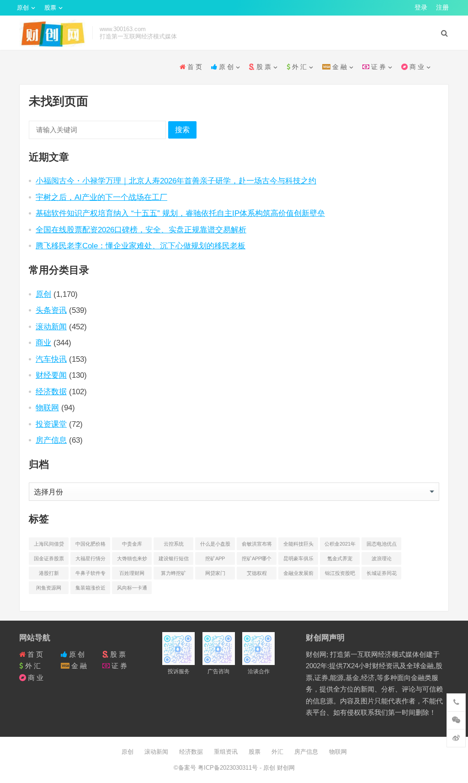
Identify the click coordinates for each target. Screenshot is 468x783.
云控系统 (174, 544)
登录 (421, 7)
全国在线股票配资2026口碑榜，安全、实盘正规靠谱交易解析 (141, 229)
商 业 (416, 66)
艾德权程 (257, 573)
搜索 (182, 130)
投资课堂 (51, 424)
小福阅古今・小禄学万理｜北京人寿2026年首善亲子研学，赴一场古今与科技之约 (176, 181)
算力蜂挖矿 (173, 573)
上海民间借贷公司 (49, 545)
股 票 (263, 66)
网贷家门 (215, 573)
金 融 (338, 66)
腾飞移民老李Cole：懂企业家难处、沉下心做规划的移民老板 (140, 245)
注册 (442, 7)
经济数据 (51, 391)
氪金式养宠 (339, 558)
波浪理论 (382, 558)
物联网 (47, 407)
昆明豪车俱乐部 (298, 560)
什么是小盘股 (215, 544)
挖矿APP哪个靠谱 (256, 560)
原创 (23, 7)
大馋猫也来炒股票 (132, 560)
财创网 (285, 767)
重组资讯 (226, 751)
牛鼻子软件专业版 (90, 574)
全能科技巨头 (298, 544)
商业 (43, 342)
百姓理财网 (131, 573)
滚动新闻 (51, 326)
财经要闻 (51, 375)
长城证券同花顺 (382, 574)
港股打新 (49, 573)
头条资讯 (51, 310)
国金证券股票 (49, 558)
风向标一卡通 (132, 587)
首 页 (194, 66)
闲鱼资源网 (48, 587)
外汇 (277, 751)
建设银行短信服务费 (174, 560)
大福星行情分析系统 (90, 560)
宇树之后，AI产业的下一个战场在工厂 (101, 197)
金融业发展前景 (298, 574)
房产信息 (51, 440)
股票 (50, 7)
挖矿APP (215, 558)
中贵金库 (132, 544)
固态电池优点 (382, 544)
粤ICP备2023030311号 (229, 767)
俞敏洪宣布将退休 (257, 545)
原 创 (225, 66)
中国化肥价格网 (90, 545)
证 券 (377, 66)
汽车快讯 (51, 359)
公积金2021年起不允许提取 (340, 545)
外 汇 (298, 66)
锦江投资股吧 (340, 573)
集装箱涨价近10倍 (90, 589)
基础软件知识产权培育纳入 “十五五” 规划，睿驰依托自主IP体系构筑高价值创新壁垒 (180, 213)
